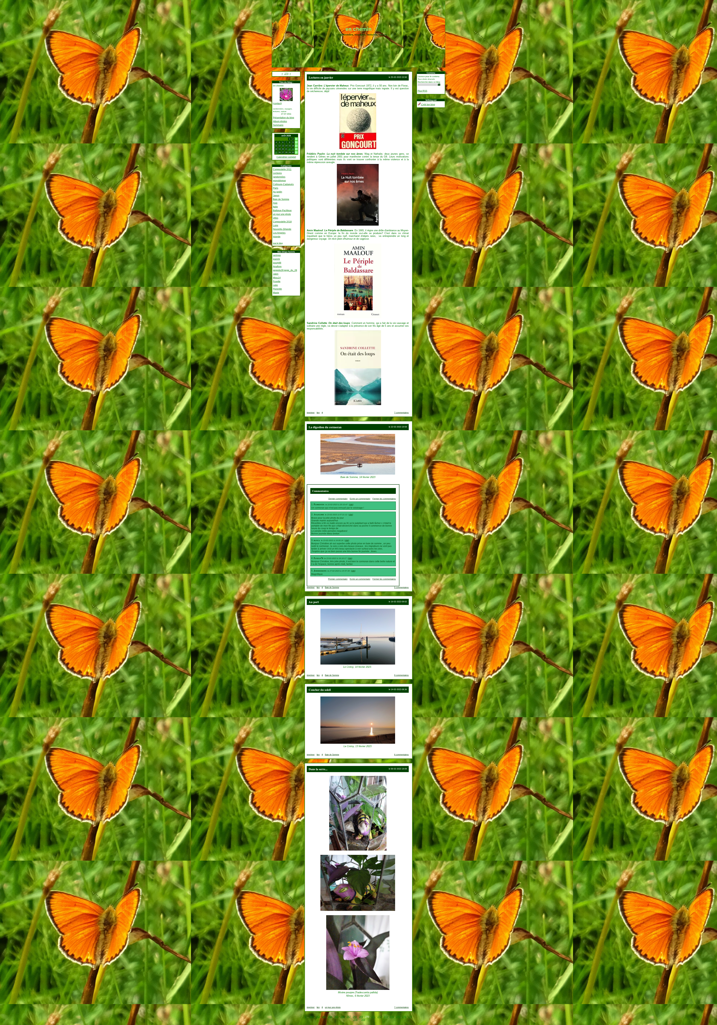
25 (276, 152)
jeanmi (276, 259)
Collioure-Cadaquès (283, 184)
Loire (275, 225)
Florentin (277, 289)
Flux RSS (422, 91)
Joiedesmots (320, 570)
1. (312, 504)
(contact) (277, 103)
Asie (275, 203)
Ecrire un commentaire (360, 499)
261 (312, 1016)
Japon (276, 195)
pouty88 (277, 262)
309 (363, 1019)
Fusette (276, 281)
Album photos (280, 121)
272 (379, 1016)
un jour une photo (282, 214)
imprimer (311, 412)
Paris (275, 188)
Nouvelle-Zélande (282, 229)
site (351, 504)
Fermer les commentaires (384, 499)
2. (312, 514)
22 (289, 149)
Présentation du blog (283, 117)
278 (355, 1019)
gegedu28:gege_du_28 (285, 270)
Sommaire (278, 125)
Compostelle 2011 (282, 169)
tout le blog (278, 243)
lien (318, 412)
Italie (275, 206)
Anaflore (277, 266)
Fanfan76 (318, 558)
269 (361, 1016)
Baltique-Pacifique (282, 210)
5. (312, 570)
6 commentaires (401, 754)
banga (317, 540)
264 (330, 1016)
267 (349, 1016)
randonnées (279, 177)
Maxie (276, 292)
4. (312, 558)
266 (342, 1016)
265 (336, 1016)
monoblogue (279, 180)
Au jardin (277, 192)
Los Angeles (279, 233)
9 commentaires (401, 675)
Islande (276, 236)
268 (355, 1016)
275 (398, 1016)
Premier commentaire (337, 579)
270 (286, 73)
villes (275, 218)
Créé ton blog (428, 104)
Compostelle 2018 (282, 221)
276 (404, 1016)
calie (275, 285)
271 (373, 1016)
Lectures (277, 173)
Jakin (275, 274)
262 (318, 1016)
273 (386, 1016)
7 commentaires (401, 412)
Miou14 (277, 277)
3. (312, 540)
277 (410, 1016)
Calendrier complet (286, 157)
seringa (277, 255)
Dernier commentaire (337, 499)
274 (392, 1016)
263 (324, 1016)
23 (293, 149)
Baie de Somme (281, 199)
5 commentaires (401, 587)
